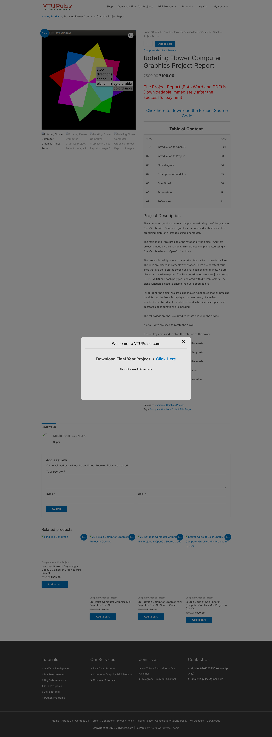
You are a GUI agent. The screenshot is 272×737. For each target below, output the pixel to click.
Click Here (166, 359)
